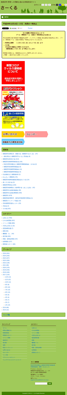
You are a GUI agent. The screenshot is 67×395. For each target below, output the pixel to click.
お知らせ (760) (7, 218)
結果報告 (34, 350)
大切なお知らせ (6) (9, 225)
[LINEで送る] (13, 28)
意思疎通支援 (35, 337)
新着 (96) (5, 231)
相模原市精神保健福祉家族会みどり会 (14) (16, 179)
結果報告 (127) (7, 241)
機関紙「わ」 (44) (8, 233)
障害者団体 (6, 333)
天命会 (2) (6, 206)
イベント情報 (6, 337)
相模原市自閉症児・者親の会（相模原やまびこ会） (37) (20, 153)
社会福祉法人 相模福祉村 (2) (12, 174)
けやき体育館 (35, 330)
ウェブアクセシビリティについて (12, 359)
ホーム (5, 328)
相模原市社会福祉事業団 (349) (12, 193)
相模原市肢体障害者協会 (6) (12, 166)
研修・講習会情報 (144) (10, 239)
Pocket (30, 28)
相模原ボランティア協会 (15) (12, 200)
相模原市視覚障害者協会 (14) (13, 169)
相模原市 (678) (7, 195)
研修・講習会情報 (37, 347)
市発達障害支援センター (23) (12, 203)
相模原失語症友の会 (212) (11, 159)
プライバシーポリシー (9, 357)
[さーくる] (15, 9)
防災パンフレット (8, 347)
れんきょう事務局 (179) (10, 177)
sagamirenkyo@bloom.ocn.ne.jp (39, 380)
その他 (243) (7, 208)
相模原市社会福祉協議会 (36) (12, 190)
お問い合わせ (6, 350)
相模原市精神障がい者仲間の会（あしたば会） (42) (19, 187)
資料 (4, 345)
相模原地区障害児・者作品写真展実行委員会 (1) (18, 198)
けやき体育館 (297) (9, 220)
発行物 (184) (7, 236)
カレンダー (6, 352)
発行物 (5, 342)
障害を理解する (7, 330)
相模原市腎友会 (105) (9, 185)
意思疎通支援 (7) (8, 228)
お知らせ (34, 328)
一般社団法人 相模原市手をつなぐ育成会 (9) (16, 156)
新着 (33, 340)
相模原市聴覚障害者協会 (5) (12, 172)
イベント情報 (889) (9, 223)
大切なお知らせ (36, 335)
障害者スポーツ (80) (9, 244)
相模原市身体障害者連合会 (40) (12, 161)
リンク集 (6, 315)
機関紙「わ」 (35, 342)
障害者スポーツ (7, 335)
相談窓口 (5, 340)
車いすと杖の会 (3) (9, 182)
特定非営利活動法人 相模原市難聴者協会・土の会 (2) (20, 164)
